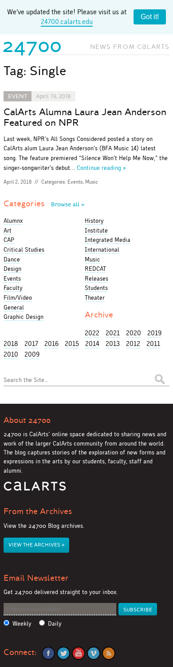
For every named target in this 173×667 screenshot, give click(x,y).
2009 (31, 354)
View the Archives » (36, 545)
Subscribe (137, 610)
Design (12, 268)
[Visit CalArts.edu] (35, 489)
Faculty (13, 287)
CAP (9, 239)
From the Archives (38, 511)
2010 (11, 354)
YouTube (78, 653)
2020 (133, 333)
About (27, 420)
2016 (51, 343)
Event (17, 96)
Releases (96, 278)
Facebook (48, 653)
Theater (95, 297)
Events (75, 182)
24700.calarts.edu (67, 21)
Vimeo (93, 653)
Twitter (63, 653)
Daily (55, 623)
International (102, 249)
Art (8, 230)
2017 (31, 343)
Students (96, 287)
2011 (153, 343)
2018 (11, 343)
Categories (44, 203)
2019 (154, 333)
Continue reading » (101, 167)
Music (91, 182)
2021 (113, 333)
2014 (92, 343)
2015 (72, 343)
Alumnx (13, 220)
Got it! (150, 16)
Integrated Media (107, 239)
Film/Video (18, 297)
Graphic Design (23, 316)
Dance (12, 259)
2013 (113, 343)
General (14, 307)
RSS (108, 653)
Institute (96, 230)
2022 (92, 333)
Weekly (21, 623)
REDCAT (95, 268)
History (94, 220)
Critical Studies (24, 249)
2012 (133, 343)
